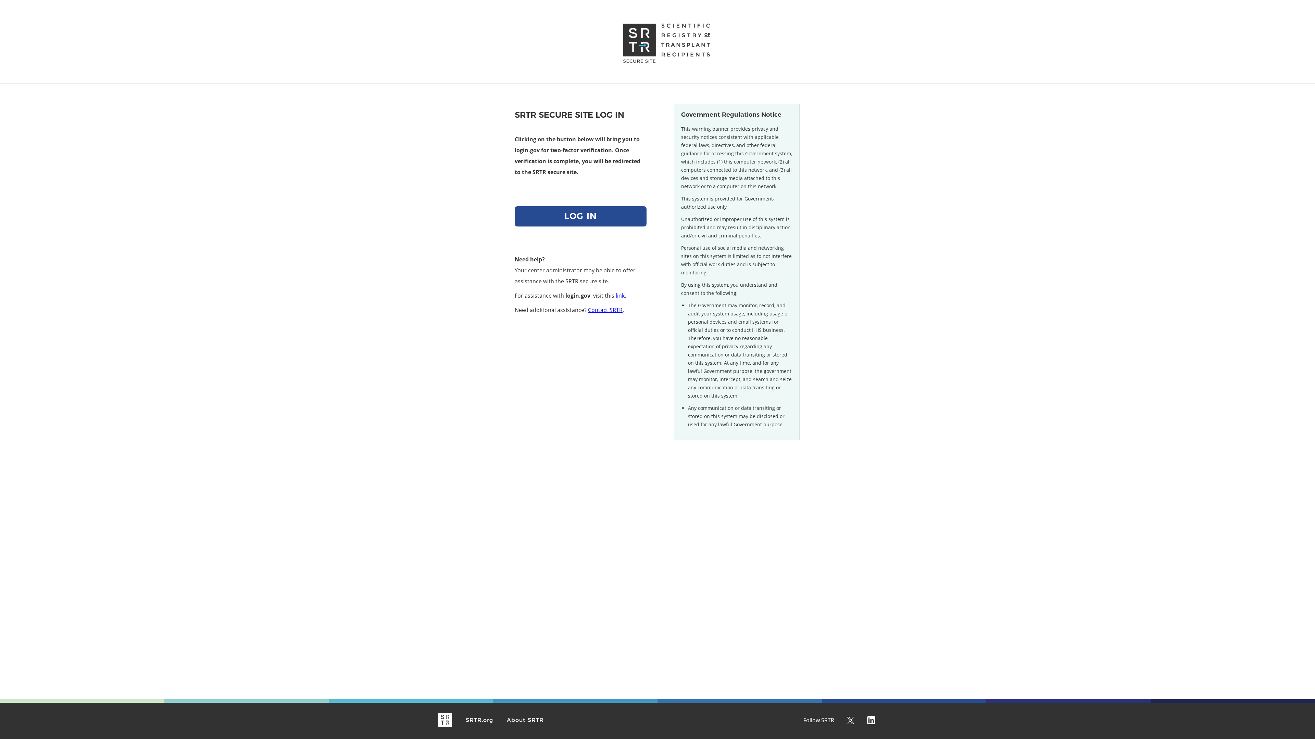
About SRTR (525, 720)
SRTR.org (479, 720)
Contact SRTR (605, 310)
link (620, 295)
